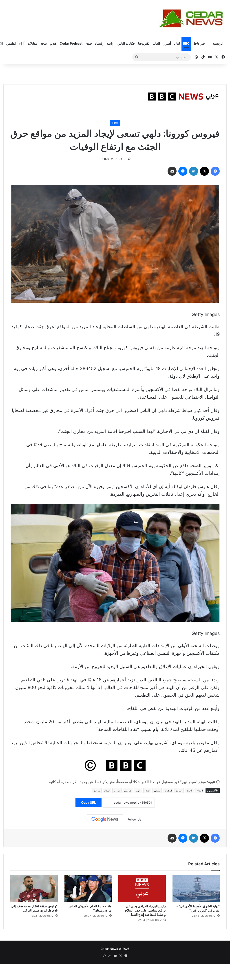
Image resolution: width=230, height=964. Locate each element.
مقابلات (32, 43)
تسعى (157, 790)
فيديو (53, 43)
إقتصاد (99, 43)
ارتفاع (200, 790)
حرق (147, 790)
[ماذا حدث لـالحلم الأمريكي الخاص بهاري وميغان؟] (88, 888)
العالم (156, 43)
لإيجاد (107, 790)
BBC (186, 43)
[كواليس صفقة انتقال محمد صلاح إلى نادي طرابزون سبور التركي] (34, 888)
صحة (43, 43)
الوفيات (168, 790)
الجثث (189, 790)
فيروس (127, 790)
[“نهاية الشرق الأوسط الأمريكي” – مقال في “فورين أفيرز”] (196, 888)
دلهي (138, 790)
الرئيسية (217, 43)
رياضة (110, 43)
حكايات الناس (126, 43)
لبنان (177, 43)
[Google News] (105, 819)
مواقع (97, 790)
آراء (21, 43)
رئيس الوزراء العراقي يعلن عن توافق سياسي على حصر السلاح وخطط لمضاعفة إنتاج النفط (145, 910)
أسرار (167, 43)
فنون (89, 43)
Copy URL (88, 802)
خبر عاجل (199, 43)
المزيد (179, 790)
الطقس (11, 43)
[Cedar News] (193, 18)
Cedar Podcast (71, 43)
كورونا (117, 790)
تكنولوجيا (144, 43)
